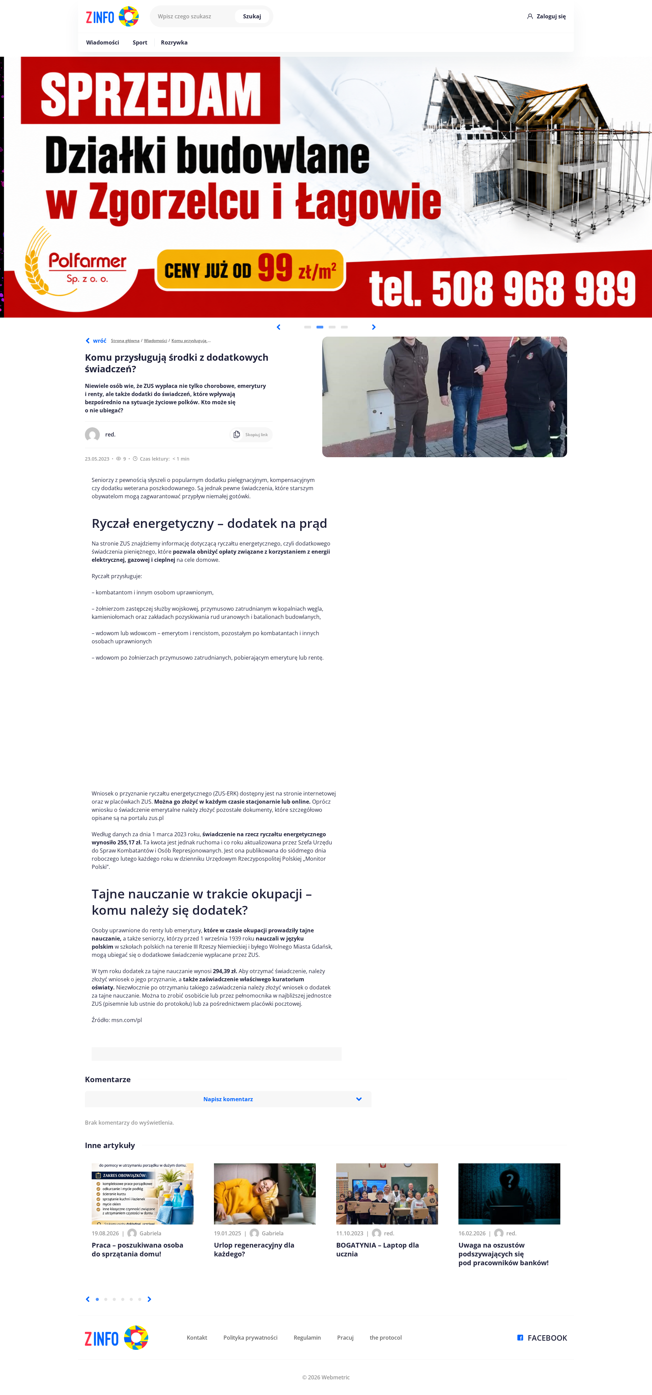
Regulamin (307, 1337)
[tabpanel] (326, 187)
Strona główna (125, 340)
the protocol (386, 1337)
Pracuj (345, 1337)
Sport (140, 42)
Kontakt (197, 1337)
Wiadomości (102, 42)
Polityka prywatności (250, 1337)
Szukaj (252, 16)
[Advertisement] (217, 725)
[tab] (307, 327)
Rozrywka (174, 42)
